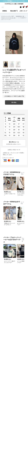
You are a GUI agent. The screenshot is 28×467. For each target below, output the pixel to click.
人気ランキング (23, 10)
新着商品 (4, 10)
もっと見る (22, 173)
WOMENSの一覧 (20, 16)
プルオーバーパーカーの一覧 (8, 17)
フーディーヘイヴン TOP (7, 16)
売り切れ (14, 102)
